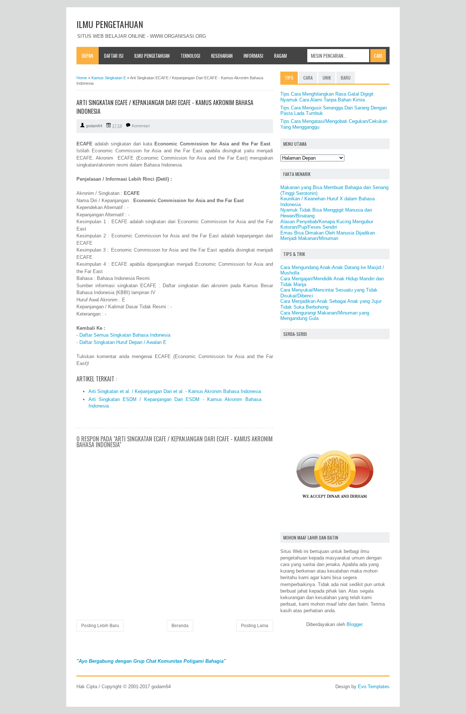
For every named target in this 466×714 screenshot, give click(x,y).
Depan (87, 55)
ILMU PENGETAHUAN (109, 24)
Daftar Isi (113, 55)
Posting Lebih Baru (100, 625)
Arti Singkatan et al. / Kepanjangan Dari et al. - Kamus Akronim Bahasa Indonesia (174, 391)
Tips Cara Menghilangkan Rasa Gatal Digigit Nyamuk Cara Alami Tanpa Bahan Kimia (327, 97)
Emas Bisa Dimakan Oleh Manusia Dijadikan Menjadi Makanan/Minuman (327, 235)
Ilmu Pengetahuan (152, 55)
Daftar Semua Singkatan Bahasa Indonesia (124, 335)
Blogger (354, 624)
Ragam (280, 55)
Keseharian (222, 55)
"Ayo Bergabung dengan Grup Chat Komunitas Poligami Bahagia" (151, 661)
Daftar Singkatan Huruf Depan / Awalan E (122, 342)
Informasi (253, 55)
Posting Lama (254, 625)
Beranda (180, 625)
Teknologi (190, 55)
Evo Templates (374, 686)
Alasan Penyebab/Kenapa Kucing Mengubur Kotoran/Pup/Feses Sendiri (326, 224)
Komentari (141, 126)
